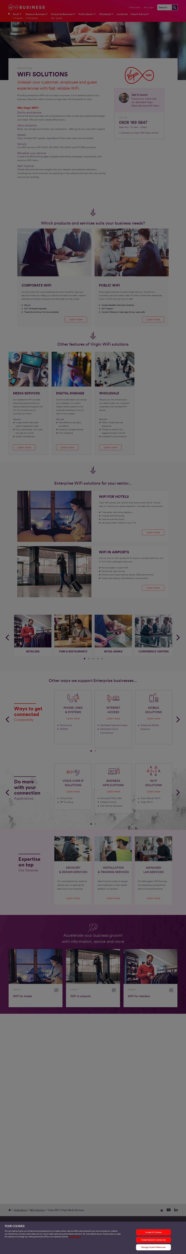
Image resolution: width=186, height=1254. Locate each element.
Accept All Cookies (153, 1232)
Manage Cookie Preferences (153, 1247)
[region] (93, 1238)
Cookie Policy (74, 1237)
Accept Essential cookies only (153, 1240)
